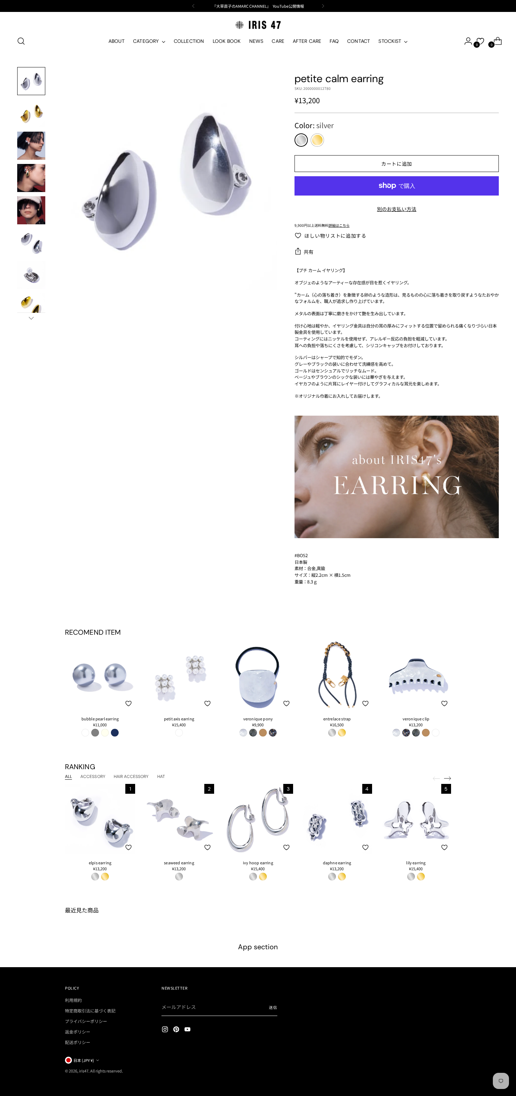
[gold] (317, 140)
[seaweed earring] (179, 819)
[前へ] (193, 6)
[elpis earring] (100, 819)
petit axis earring (179, 718)
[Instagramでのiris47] (165, 1030)
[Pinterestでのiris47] (177, 1030)
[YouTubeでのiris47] (188, 1030)
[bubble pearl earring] (100, 675)
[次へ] (323, 6)
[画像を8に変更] (31, 307)
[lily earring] (416, 819)
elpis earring (100, 862)
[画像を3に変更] (31, 146)
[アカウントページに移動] (465, 41)
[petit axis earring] (179, 675)
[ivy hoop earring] (258, 819)
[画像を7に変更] (31, 275)
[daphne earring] (337, 819)
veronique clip (416, 718)
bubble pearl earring (100, 718)
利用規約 (73, 1000)
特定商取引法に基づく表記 (90, 1011)
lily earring (415, 862)
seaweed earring (179, 862)
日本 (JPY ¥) (83, 1060)
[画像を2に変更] (31, 113)
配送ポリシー (77, 1042)
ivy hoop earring (258, 862)
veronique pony (258, 718)
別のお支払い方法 (396, 208)
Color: (314, 125)
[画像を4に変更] (31, 178)
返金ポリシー (77, 1032)
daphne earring (337, 862)
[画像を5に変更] (31, 210)
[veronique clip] (416, 675)
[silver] (301, 140)
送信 (273, 1007)
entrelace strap (337, 718)
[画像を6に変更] (31, 243)
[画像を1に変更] (31, 81)
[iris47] (258, 24)
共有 (309, 251)
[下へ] (31, 318)
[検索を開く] (21, 41)
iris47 (83, 1071)
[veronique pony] (258, 675)
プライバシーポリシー (86, 1021)
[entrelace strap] (337, 675)
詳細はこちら (339, 225)
